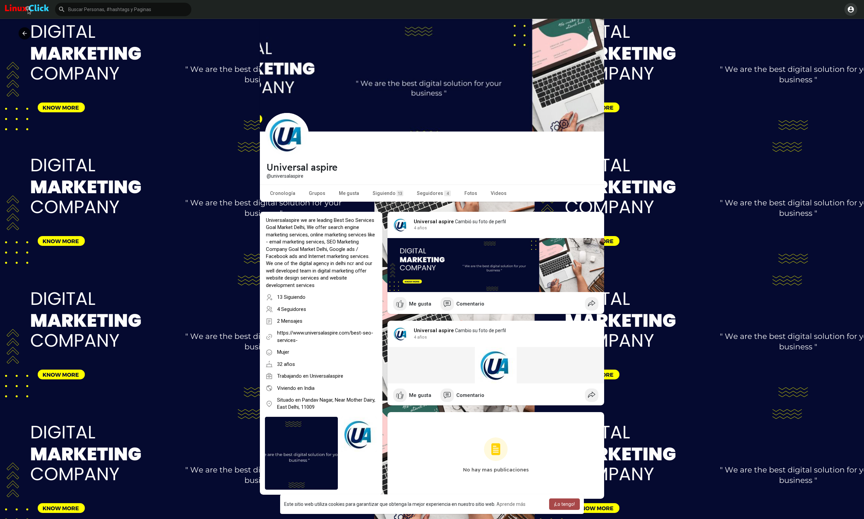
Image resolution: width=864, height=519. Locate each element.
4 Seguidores (291, 309)
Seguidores (433, 193)
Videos (499, 193)
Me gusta (349, 193)
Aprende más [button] (510, 504)
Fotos (470, 193)
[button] (123, 9)
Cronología (282, 193)
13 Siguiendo (291, 297)
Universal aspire (434, 222)
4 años (420, 228)
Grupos (317, 193)
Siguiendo (387, 193)
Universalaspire (326, 376)
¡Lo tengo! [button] (564, 504)
